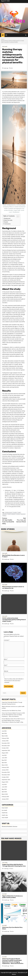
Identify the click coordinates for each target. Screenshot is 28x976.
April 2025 (4, 762)
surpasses (23, 514)
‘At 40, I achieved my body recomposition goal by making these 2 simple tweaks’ (14, 619)
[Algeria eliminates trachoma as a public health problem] (14, 882)
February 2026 (5, 738)
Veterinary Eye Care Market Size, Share (11, 710)
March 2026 (5, 736)
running (17, 514)
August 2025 (5, 753)
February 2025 (5, 767)
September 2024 (6, 779)
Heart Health (5, 817)
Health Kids (4, 812)
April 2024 (4, 791)
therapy (4, 515)
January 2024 (5, 799)
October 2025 (5, 748)
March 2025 (5, 765)
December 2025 (6, 743)
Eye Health (4, 810)
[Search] (26, 35)
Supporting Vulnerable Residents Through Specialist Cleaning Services (14, 865)
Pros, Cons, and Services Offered (21, 520)
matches (4, 514)
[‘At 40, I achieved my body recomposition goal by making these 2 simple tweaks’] (14, 604)
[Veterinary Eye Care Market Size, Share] (14, 913)
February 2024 (5, 796)
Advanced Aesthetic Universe (9, 826)
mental (9, 514)
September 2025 (6, 750)
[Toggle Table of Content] (17, 216)
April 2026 (4, 733)
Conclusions (7, 224)
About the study (8, 220)
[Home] (3, 35)
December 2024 (6, 772)
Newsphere (21, 972)
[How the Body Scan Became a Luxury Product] (14, 541)
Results (6, 222)
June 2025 (4, 757)
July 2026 (4, 731)
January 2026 (5, 740)
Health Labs (5, 815)
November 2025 (6, 745)
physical (13, 514)
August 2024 (5, 782)
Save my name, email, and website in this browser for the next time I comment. (13, 680)
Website (6, 671)
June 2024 (4, 787)
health (19, 512)
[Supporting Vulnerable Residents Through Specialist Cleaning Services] (14, 850)
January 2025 (5, 770)
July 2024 (4, 784)
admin (11, 68)
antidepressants (8, 512)
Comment (7, 640)
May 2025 (4, 760)
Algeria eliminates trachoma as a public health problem (12, 896)
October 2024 (5, 777)
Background (7, 218)
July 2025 (4, 755)
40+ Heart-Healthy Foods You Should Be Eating (8, 521)
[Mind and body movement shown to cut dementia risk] (14, 573)
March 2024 (5, 794)
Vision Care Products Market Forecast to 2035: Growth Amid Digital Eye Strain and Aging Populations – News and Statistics (13, 714)
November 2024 (6, 774)
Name (6, 659)
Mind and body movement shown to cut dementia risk (13, 587)
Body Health (4, 46)
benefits (15, 512)
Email (5, 665)
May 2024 (4, 789)
